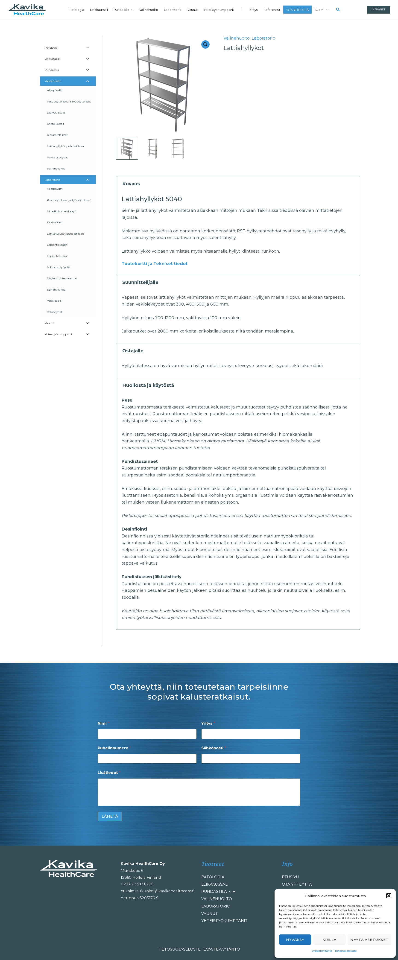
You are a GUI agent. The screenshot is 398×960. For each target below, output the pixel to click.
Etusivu (290, 877)
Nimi (103, 723)
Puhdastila (121, 10)
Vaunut (192, 10)
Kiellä (329, 939)
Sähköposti (213, 748)
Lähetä (110, 816)
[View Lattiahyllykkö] (127, 149)
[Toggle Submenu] (88, 47)
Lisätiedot (109, 772)
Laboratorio (172, 10)
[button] (388, 895)
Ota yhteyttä (297, 10)
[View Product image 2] (152, 149)
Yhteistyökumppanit (219, 10)
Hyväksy (295, 939)
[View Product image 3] (177, 149)
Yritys (254, 10)
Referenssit (271, 10)
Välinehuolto (148, 10)
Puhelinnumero (114, 748)
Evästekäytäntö (321, 950)
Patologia (77, 10)
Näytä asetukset (369, 939)
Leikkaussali (99, 10)
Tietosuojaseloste (346, 950)
